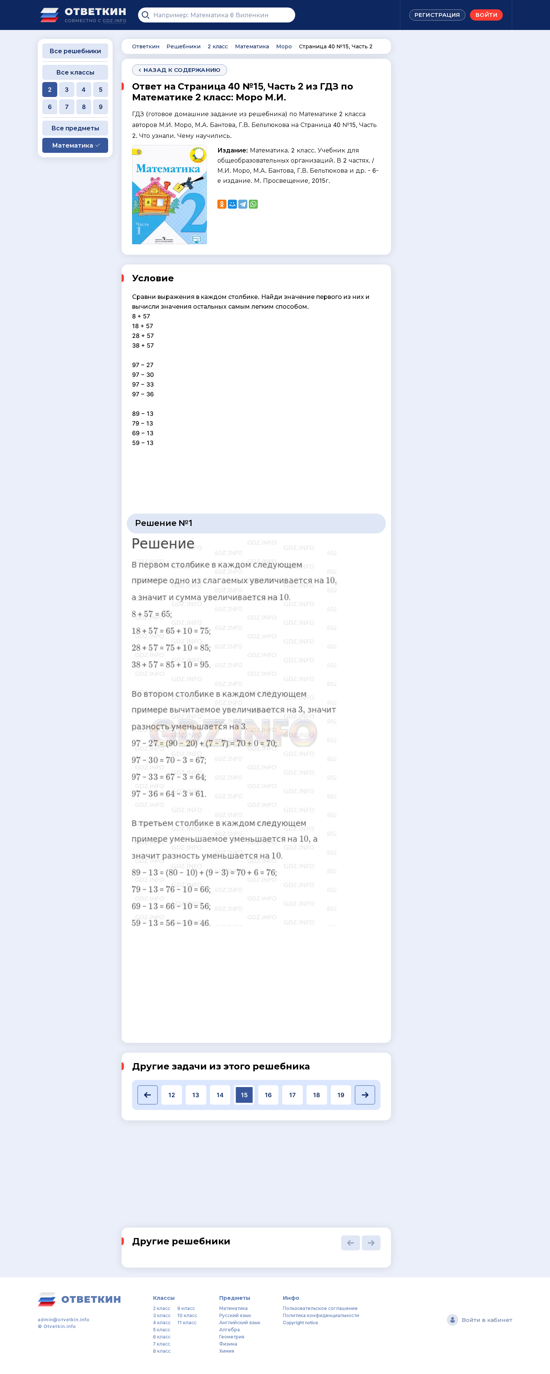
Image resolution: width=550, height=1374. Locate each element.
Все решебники (75, 51)
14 (220, 1095)
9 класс (186, 1308)
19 (340, 1095)
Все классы (75, 72)
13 (195, 1095)
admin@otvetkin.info (64, 1319)
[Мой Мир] (232, 204)
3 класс (162, 1315)
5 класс (161, 1329)
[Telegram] (242, 204)
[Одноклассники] (221, 204)
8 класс (162, 1351)
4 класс (162, 1322)
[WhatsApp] (253, 204)
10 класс (187, 1315)
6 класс (162, 1337)
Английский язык (239, 1322)
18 (316, 1095)
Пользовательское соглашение (320, 1308)
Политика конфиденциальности (321, 1315)
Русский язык (235, 1315)
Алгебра (229, 1329)
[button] (147, 1095)
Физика (228, 1344)
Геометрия (231, 1337)
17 (292, 1095)
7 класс (161, 1344)
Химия (226, 1351)
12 (171, 1095)
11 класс (186, 1322)
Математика (233, 1308)
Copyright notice (300, 1322)
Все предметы (75, 128)
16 (268, 1095)
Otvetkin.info (60, 1326)
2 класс (161, 1308)
